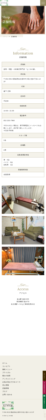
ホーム (5, 36)
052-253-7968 (9, 120)
